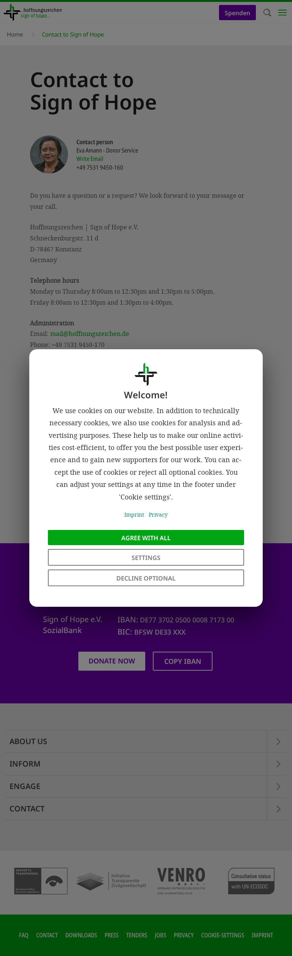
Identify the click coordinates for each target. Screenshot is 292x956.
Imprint (134, 514)
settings (146, 558)
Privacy (158, 514)
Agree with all (146, 538)
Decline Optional (146, 578)
